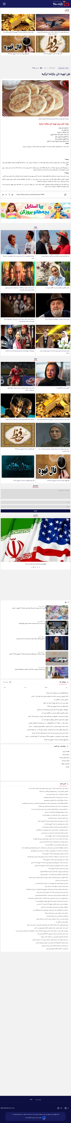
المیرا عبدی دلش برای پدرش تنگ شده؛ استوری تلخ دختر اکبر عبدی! (54, 352)
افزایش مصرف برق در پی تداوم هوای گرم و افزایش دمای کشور (53, 791)
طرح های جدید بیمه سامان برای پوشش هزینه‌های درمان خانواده (53, 806)
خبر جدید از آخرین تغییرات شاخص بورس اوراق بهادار (32, 623)
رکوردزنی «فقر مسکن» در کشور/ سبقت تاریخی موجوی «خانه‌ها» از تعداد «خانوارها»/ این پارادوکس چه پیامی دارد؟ (42, 931)
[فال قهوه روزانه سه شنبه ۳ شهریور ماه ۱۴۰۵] (18, 44)
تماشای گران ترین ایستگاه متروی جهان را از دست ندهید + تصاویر (35, 564)
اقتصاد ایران (66, 752)
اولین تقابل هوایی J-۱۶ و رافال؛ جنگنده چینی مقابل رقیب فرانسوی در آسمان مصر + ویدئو (53, 33)
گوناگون (67, 10)
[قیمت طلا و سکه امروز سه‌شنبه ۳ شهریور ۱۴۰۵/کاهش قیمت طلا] (18, 22)
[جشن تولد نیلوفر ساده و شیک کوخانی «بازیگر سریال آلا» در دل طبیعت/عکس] (53, 435)
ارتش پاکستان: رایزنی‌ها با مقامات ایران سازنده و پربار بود (55, 946)
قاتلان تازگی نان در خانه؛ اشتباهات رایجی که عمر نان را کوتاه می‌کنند (52, 919)
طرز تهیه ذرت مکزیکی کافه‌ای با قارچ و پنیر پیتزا (57, 949)
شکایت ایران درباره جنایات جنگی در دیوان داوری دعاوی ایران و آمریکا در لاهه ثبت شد (48, 788)
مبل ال (67, 767)
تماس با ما (38, 1100)
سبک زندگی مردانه (64, 758)
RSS (31, 1100)
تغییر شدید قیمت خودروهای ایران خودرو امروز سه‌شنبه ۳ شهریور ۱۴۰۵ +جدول (49, 863)
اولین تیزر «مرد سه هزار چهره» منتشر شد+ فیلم (55, 703)
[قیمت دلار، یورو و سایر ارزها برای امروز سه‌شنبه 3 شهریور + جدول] (57, 612)
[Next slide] (67, 536)
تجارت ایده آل (65, 761)
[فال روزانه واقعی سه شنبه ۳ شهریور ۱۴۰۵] (18, 467)
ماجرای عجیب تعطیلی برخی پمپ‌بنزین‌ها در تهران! (56, 913)
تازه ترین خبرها (65, 764)
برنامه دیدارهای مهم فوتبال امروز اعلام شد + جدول (56, 812)
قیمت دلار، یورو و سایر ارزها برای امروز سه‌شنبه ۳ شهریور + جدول (28, 608)
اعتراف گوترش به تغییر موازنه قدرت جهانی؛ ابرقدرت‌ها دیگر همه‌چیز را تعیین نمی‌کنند (48, 877)
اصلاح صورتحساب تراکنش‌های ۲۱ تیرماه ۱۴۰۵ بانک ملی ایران (54, 842)
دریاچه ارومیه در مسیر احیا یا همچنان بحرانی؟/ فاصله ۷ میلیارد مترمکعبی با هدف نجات (48, 898)
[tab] (39, 567)
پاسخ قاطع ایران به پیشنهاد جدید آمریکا (57, 693)
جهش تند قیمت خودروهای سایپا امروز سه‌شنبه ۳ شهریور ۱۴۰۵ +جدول (27, 654)
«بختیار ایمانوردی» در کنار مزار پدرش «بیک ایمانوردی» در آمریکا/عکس (18, 257)
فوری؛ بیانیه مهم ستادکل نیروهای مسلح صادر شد (55, 720)
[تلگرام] (6, 195)
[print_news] (12, 195)
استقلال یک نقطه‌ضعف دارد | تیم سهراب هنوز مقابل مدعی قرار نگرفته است (50, 910)
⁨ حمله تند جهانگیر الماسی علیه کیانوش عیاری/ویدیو (56, 800)
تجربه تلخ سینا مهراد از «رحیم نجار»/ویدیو (58, 818)
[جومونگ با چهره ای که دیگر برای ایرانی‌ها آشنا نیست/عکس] (18, 337)
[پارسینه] (60, 4)
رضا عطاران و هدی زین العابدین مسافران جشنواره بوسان (55, 256)
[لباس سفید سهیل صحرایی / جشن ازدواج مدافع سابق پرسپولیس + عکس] (18, 374)
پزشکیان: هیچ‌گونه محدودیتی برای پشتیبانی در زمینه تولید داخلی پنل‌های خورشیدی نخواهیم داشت (45, 848)
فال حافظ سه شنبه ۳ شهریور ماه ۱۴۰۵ (53, 54)
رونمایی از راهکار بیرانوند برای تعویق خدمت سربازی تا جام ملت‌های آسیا (51, 883)
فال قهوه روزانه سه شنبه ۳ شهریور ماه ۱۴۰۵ (18, 54)
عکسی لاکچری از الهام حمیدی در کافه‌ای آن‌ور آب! (57, 288)
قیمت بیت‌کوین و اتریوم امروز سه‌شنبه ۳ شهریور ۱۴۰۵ (55, 854)
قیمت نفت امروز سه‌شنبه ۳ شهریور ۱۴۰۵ (58, 869)
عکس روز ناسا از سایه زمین (61, 880)
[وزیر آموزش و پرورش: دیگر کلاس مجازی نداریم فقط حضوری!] (57, 674)
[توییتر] (3, 195)
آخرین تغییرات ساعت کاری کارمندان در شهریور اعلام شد (55, 815)
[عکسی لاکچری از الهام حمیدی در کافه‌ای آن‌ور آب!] (53, 274)
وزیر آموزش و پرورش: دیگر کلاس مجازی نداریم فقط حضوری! (30, 669)
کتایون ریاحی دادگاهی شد (62, 388)
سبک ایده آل (65, 755)
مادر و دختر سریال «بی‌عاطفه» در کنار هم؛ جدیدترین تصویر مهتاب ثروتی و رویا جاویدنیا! (19, 289)
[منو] (4, 4)
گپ (68, 1108)
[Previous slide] (3, 536)
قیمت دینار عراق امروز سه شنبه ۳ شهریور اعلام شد (56, 824)
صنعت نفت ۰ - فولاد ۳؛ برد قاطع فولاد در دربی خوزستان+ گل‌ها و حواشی (48, 723)
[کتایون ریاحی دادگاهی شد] (53, 374)
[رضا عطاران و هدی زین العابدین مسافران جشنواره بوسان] (53, 242)
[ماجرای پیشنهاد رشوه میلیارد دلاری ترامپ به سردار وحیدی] (57, 643)
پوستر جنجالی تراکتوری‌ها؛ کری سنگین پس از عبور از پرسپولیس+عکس (52, 943)
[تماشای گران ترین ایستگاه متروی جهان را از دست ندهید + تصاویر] (35, 540)
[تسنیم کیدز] (35, 211)
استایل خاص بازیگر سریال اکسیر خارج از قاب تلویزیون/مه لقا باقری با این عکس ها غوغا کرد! (19, 320)
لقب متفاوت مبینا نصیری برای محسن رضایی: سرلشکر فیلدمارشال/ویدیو (51, 895)
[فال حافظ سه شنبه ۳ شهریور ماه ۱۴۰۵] (53, 44)
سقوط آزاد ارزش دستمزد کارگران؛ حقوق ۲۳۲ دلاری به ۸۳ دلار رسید (52, 904)
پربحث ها (5, 682)
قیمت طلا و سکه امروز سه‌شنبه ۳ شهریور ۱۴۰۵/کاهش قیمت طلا (18, 32)
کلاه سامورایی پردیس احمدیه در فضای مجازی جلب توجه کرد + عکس (49, 696)
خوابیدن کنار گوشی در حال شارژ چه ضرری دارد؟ (57, 794)
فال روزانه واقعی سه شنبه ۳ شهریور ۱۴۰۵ (23, 481)
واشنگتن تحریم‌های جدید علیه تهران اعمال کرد (57, 916)
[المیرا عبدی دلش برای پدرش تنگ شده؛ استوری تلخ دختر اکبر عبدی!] (53, 337)
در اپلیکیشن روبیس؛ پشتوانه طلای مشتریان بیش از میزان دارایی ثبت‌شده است (49, 809)
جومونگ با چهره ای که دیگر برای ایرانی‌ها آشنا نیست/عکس (19, 351)
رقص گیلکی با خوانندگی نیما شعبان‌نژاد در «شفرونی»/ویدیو (54, 874)
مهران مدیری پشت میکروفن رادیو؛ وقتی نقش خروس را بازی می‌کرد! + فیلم (48, 716)
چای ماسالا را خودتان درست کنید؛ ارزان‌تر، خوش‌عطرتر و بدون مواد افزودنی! (50, 839)
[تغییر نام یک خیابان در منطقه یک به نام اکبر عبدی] (53, 305)
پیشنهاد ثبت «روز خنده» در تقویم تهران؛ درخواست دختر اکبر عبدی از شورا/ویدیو (49, 851)
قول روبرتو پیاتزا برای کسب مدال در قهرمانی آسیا (56, 836)
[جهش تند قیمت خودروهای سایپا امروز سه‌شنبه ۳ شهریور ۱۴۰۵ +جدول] (57, 658)
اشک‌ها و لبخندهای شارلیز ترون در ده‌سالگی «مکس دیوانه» (19, 420)
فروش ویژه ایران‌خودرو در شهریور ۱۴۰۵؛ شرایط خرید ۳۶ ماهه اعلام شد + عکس (46, 736)
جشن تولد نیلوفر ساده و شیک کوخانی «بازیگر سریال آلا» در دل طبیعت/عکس (54, 450)
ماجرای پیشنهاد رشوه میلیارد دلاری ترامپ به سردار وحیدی (30, 639)
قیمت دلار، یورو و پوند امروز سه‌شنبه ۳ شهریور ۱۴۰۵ (55, 860)
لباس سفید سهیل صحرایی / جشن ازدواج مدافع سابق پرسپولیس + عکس (21, 389)
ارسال (35, 511)
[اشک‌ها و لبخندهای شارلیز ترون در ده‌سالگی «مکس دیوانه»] (18, 405)
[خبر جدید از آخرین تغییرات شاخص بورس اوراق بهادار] (57, 628)
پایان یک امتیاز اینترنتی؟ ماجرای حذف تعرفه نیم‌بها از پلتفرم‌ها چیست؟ (51, 901)
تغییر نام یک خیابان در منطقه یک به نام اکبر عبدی (57, 319)
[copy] (65, 195)
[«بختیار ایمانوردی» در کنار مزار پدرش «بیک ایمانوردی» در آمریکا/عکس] (18, 242)
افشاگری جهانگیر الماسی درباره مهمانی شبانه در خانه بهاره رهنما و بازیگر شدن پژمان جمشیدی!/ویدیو (45, 803)
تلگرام (61, 1108)
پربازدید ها (63, 682)
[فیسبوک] (9, 195)
